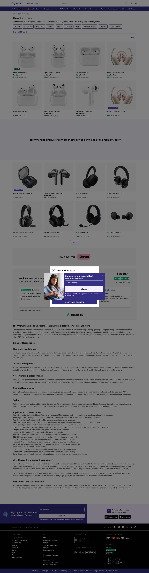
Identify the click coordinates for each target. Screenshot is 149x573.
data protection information (62, 285)
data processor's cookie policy (63, 288)
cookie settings (66, 283)
